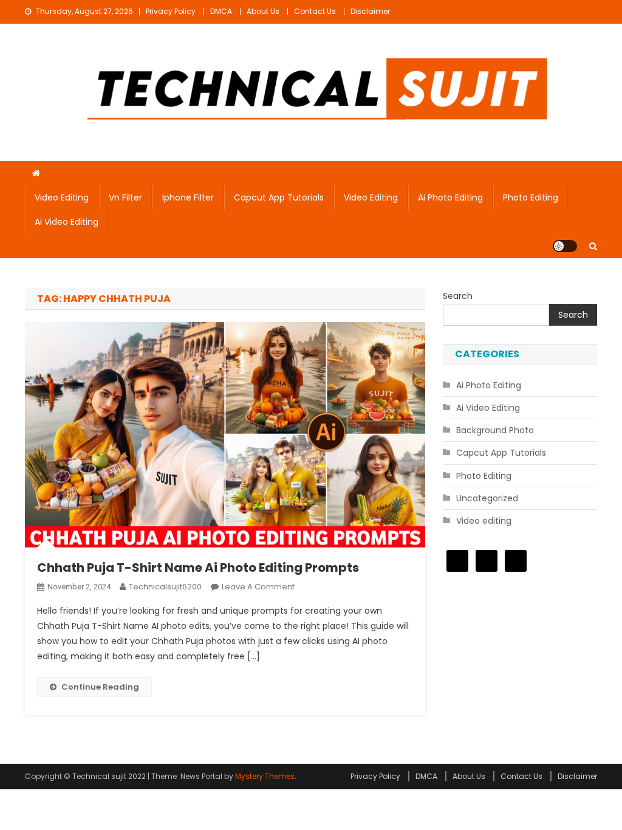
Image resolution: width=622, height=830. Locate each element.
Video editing (62, 197)
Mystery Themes (265, 776)
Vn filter (125, 197)
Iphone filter (188, 197)
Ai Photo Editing (450, 197)
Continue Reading (100, 687)
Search (458, 296)
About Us (263, 11)
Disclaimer (370, 11)
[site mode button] (565, 246)
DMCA (221, 11)
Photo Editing (530, 197)
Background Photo (495, 430)
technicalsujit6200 (165, 586)
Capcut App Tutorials (279, 197)
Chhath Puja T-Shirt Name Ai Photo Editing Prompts (198, 567)
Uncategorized (487, 498)
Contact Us (315, 11)
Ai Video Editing (66, 222)
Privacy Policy (171, 11)
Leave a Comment (258, 586)
